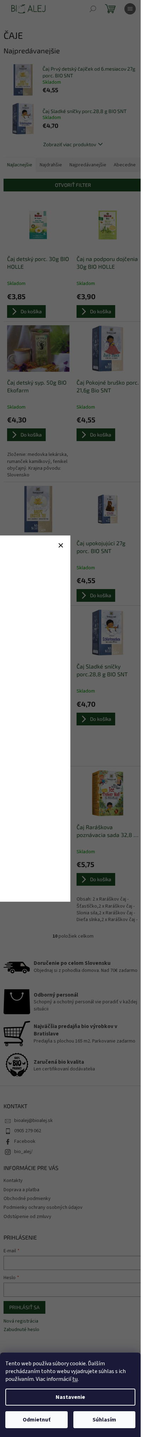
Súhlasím (104, 1420)
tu (75, 1379)
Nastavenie (70, 1397)
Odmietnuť (36, 1420)
